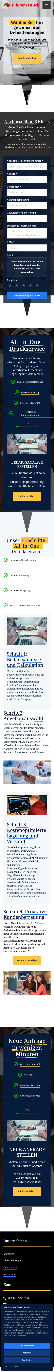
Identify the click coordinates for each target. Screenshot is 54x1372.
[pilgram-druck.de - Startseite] (21, 5)
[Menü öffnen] (46, 5)
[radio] (10, 286)
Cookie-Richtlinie (11, 1366)
